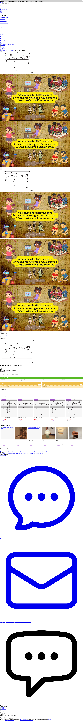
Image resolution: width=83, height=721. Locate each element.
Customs (28, 451)
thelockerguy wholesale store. (9, 720)
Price (11, 451)
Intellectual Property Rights (44, 451)
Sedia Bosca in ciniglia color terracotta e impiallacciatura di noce (74, 440)
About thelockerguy (3, 453)
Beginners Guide (15, 453)
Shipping (25, 451)
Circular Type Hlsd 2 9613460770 (38, 417)
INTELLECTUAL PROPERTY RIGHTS (26, 720)
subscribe (2, 714)
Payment (22, 451)
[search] (0, 5)
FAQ (5, 455)
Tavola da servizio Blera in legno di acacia (6, 440)
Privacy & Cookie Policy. (23, 719)
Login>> (4, 420)
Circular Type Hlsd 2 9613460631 (6, 417)
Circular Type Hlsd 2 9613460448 (8, 50)
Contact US (2, 455)
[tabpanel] (41, 353)
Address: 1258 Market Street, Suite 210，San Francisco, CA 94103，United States (18, 622)
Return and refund (37, 451)
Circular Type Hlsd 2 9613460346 (22, 417)
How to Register (2, 451)
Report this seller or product (4, 335)
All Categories (40, 453)
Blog (7, 453)
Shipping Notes (2, 391)
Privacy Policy (20, 453)
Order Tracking (32, 451)
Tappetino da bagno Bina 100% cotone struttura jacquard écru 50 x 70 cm (34, 440)
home (1, 50)
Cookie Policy (32, 453)
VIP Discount (36, 453)
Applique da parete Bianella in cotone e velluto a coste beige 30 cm (61, 440)
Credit (20, 451)
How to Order (8, 451)
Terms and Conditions (26, 453)
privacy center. (50, 719)
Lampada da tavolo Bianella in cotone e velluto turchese (47, 440)
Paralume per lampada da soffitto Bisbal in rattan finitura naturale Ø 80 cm (20, 440)
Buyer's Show (10, 453)
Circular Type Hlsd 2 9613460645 (71, 417)
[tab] (41, 341)
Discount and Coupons (15, 451)
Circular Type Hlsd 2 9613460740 (54, 417)
